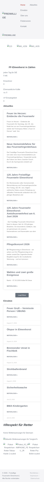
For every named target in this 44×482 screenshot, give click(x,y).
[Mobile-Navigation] (41, 35)
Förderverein (25, 21)
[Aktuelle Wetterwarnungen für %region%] (20, 439)
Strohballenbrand (17, 369)
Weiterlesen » (12, 137)
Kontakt (23, 26)
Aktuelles (34, 5)
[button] (6, 52)
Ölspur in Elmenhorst (19, 329)
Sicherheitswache (17, 387)
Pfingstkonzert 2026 (18, 244)
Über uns (24, 16)
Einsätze (23, 10)
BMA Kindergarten (17, 406)
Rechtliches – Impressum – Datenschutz (34, 475)
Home (22, 5)
